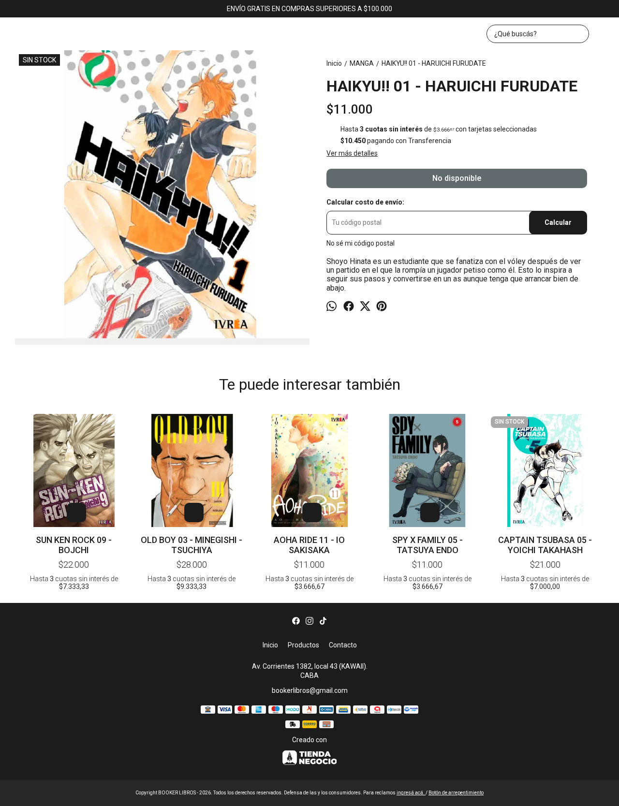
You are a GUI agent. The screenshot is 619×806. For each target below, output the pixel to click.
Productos (303, 645)
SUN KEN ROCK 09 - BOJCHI (74, 545)
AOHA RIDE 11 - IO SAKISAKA (309, 545)
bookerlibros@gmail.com (310, 690)
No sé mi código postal (360, 243)
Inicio (270, 645)
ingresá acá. (411, 792)
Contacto (343, 645)
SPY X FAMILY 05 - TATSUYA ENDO (427, 545)
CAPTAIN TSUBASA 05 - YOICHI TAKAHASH (545, 545)
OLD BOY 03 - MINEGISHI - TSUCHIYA (191, 545)
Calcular (558, 222)
